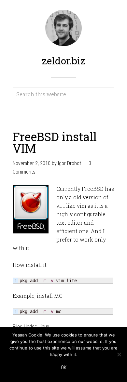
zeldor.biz (63, 60)
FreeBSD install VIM (55, 142)
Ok (63, 367)
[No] (119, 354)
